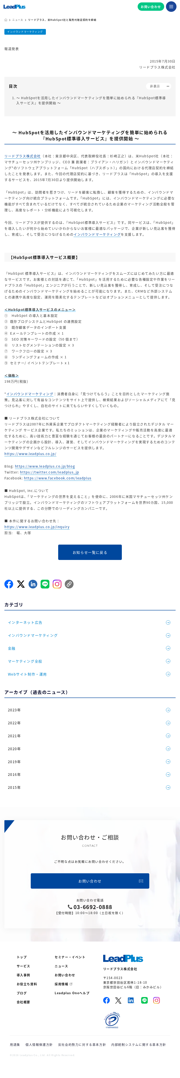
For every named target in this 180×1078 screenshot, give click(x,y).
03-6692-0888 (93, 907)
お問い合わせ (151, 6)
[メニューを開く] (171, 6)
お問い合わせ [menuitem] (65, 975)
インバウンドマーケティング (25, 32)
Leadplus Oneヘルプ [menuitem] (72, 993)
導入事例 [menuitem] (23, 975)
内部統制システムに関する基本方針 (138, 1044)
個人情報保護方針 (39, 1044)
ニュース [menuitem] (61, 966)
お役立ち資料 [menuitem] (27, 984)
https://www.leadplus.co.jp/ (30, 453)
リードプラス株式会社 (22, 156)
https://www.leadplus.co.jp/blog (45, 466)
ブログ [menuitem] (22, 993)
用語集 (15, 1044)
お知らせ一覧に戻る (90, 552)
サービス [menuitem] (23, 966)
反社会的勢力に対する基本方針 (82, 1044)
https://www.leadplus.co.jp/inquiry (37, 526)
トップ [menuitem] (22, 957)
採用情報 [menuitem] (61, 984)
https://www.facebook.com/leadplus (58, 478)
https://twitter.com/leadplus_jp (49, 472)
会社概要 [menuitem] (23, 1002)
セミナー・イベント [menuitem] (70, 957)
